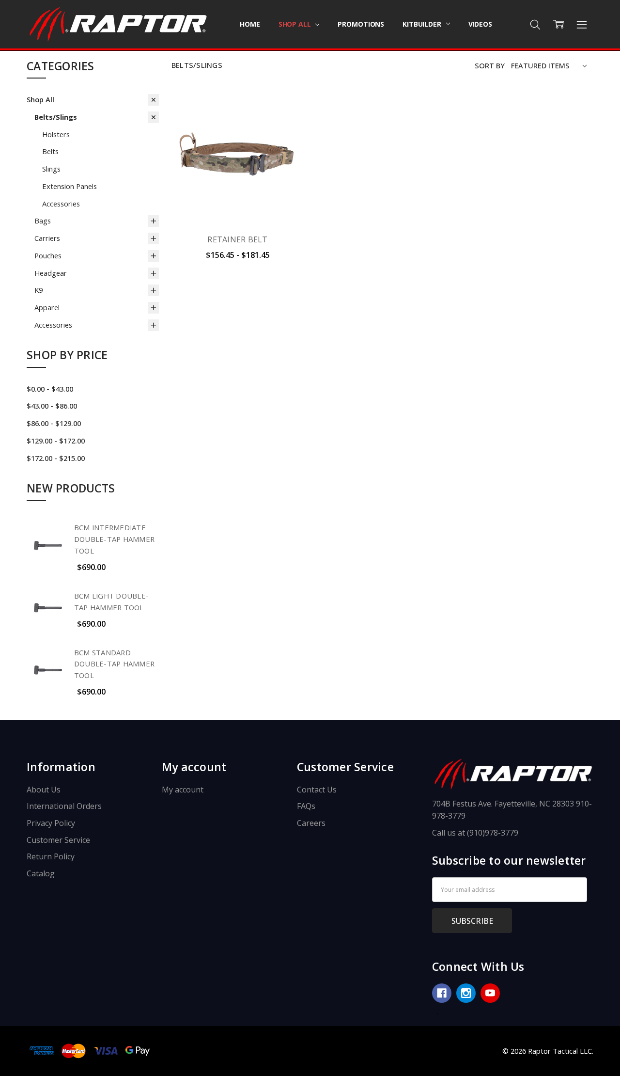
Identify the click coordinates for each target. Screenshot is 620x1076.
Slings (51, 169)
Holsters (56, 134)
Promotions (361, 24)
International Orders (64, 806)
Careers (311, 823)
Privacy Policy (51, 823)
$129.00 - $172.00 (56, 440)
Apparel (47, 307)
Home (250, 24)
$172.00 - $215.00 (56, 458)
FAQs (306, 806)
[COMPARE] (285, 126)
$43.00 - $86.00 (52, 406)
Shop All (296, 24)
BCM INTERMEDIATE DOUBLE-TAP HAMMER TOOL (114, 538)
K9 (38, 290)
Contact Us (317, 789)
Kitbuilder (423, 24)
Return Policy (51, 856)
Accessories (61, 203)
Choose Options (237, 201)
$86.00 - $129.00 (54, 423)
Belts (50, 151)
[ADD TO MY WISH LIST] (285, 142)
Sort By (490, 65)
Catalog (41, 873)
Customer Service (58, 840)
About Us (44, 789)
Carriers (47, 238)
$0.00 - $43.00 (50, 389)
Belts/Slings (55, 117)
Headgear (50, 273)
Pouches (48, 255)
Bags (42, 220)
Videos (480, 24)
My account (182, 789)
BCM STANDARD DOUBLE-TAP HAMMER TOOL (114, 664)
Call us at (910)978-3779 (475, 832)
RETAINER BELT (237, 239)
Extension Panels (69, 186)
